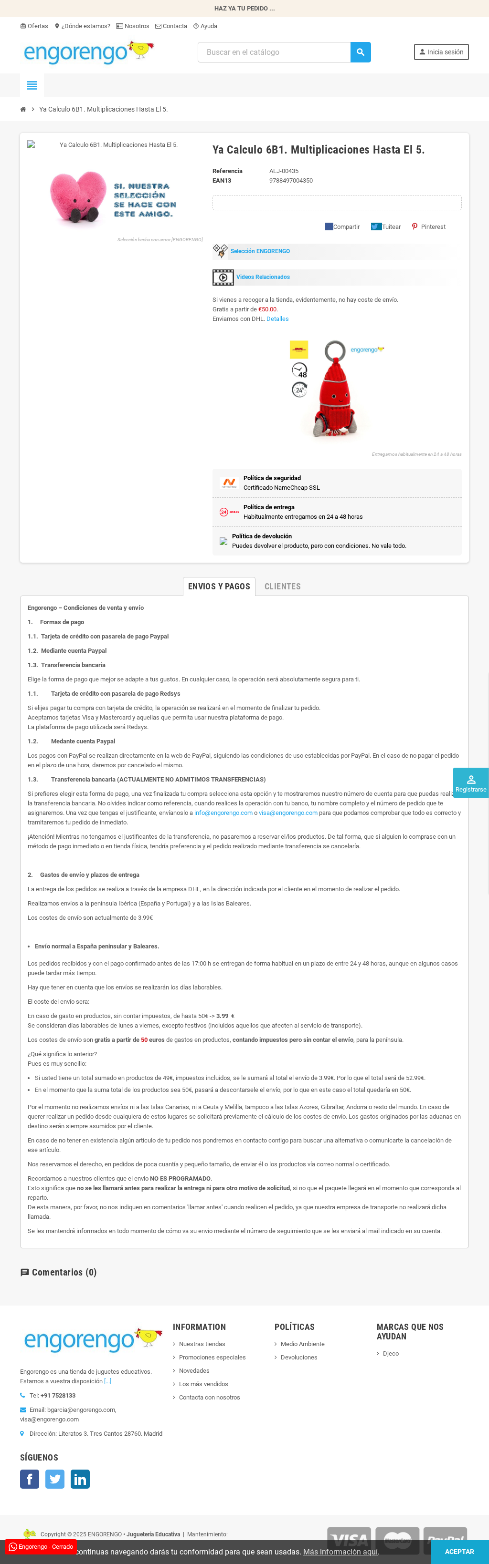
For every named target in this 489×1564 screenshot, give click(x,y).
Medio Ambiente (303, 1344)
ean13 (222, 180)
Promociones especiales (212, 1357)
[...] (107, 1381)
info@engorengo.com (223, 812)
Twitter (54, 1479)
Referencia (228, 171)
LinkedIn (80, 1479)
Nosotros (136, 26)
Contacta (174, 26)
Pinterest (433, 226)
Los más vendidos (203, 1384)
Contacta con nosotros (209, 1397)
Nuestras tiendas (202, 1344)
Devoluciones (299, 1357)
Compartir (346, 226)
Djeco (391, 1353)
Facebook (29, 1479)
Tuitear (391, 226)
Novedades (194, 1370)
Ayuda (205, 26)
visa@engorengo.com (288, 812)
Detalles (277, 318)
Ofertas (34, 26)
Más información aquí (340, 1551)
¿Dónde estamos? (82, 26)
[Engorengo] (87, 51)
